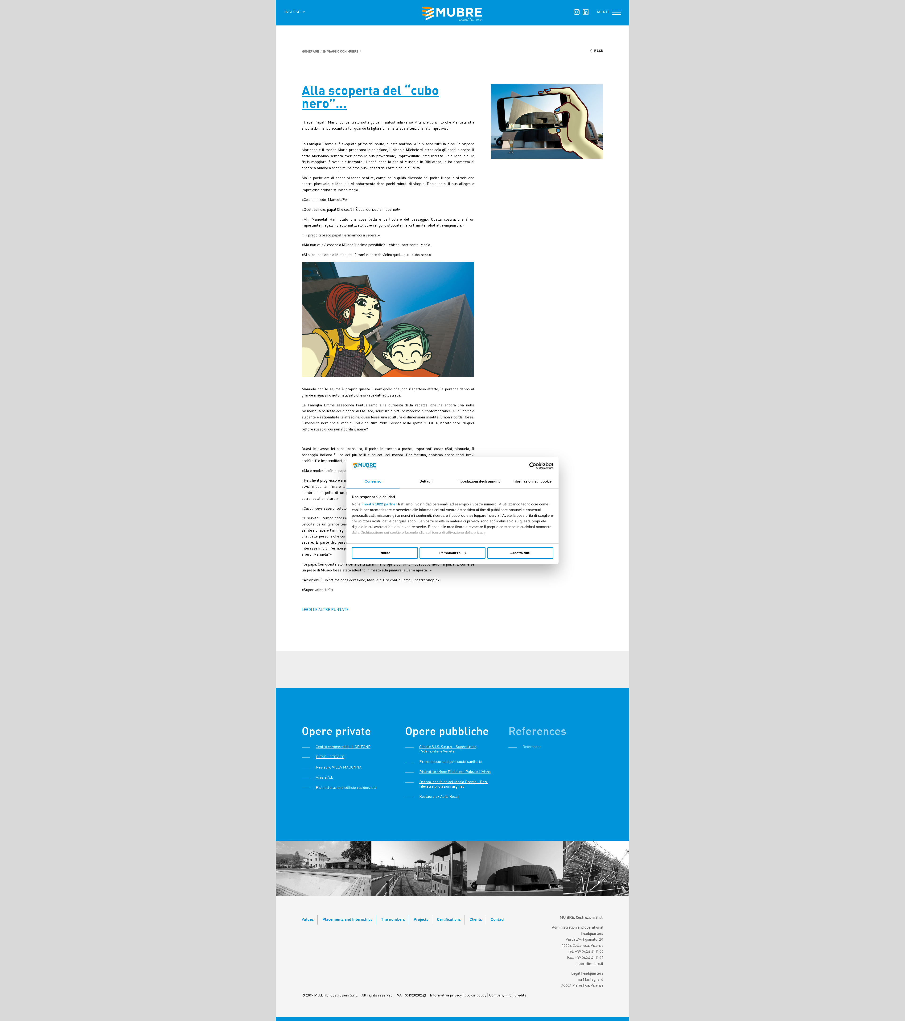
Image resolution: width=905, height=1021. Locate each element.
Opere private (336, 732)
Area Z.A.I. (324, 778)
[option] (323, 868)
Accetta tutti (520, 553)
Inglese (292, 12)
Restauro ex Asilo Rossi (439, 797)
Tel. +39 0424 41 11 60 (585, 952)
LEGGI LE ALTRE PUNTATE (325, 610)
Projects (421, 920)
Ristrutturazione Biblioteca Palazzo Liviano (455, 772)
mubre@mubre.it (589, 964)
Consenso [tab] (373, 481)
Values (308, 920)
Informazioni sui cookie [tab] (532, 481)
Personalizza (450, 553)
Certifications (449, 920)
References (537, 732)
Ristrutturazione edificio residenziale (346, 788)
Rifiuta (384, 553)
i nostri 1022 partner (379, 504)
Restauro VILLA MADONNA (339, 767)
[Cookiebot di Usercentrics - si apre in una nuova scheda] (532, 465)
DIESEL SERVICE (330, 757)
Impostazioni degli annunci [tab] (479, 481)
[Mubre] (452, 14)
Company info (500, 995)
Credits (520, 995)
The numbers (393, 920)
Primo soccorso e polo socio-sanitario (450, 762)
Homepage (310, 51)
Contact (498, 920)
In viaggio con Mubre (340, 51)
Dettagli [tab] (426, 481)
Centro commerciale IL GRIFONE (343, 747)
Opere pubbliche (447, 732)
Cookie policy (475, 995)
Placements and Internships (347, 920)
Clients (475, 920)
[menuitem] (291, 12)
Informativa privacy (446, 995)
